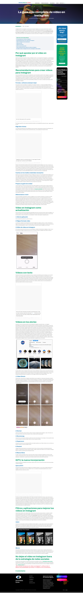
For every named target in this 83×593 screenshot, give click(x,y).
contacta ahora (62, 579)
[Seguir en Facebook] (63, 590)
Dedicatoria (31, 577)
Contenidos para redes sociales (48, 18)
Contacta (31, 581)
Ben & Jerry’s (30, 121)
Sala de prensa (32, 582)
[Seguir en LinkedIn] (66, 590)
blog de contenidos (62, 576)
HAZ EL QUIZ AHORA (62, 63)
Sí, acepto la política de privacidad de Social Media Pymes (62, 92)
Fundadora (31, 579)
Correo (59, 79)
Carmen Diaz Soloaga (34, 18)
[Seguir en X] (65, 590)
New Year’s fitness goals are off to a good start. (23, 119)
